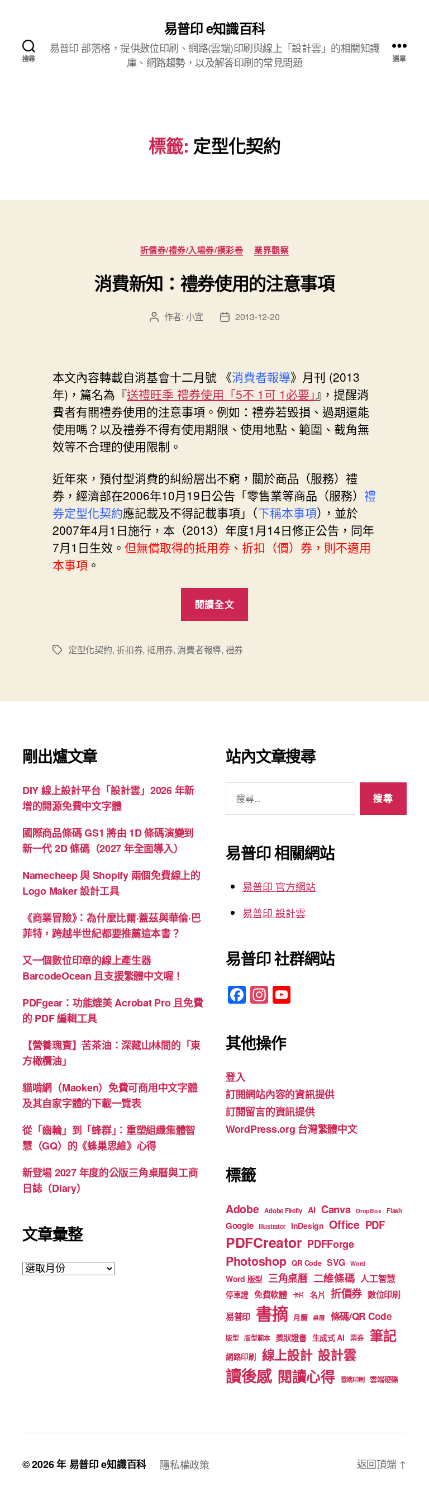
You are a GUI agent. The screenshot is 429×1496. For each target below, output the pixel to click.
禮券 (234, 649)
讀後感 (249, 1375)
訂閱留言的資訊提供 (270, 1111)
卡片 (298, 1295)
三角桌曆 (288, 1278)
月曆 (300, 1317)
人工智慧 (377, 1278)
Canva (336, 1209)
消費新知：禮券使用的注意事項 (214, 283)
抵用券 (160, 649)
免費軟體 (270, 1294)
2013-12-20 (257, 316)
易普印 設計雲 (274, 912)
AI (312, 1209)
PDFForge (330, 1243)
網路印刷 (241, 1356)
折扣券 (129, 649)
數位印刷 (384, 1294)
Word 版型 (244, 1278)
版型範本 (257, 1338)
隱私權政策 (184, 1464)
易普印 (238, 1316)
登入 (235, 1077)
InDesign (307, 1225)
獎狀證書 (291, 1337)
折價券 (346, 1293)
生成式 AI (328, 1337)
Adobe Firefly (283, 1210)
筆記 (383, 1335)
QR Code (306, 1262)
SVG (336, 1262)
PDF (375, 1224)
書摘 (272, 1313)
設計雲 (337, 1354)
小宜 (194, 316)
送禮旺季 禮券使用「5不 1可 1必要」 (221, 394)
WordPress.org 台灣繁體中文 (292, 1129)
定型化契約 (90, 649)
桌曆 (319, 1317)
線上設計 (287, 1354)
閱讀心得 (306, 1376)
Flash (394, 1210)
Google (239, 1225)
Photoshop (256, 1261)
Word (357, 1263)
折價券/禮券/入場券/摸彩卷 (192, 250)
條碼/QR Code (361, 1316)
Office (344, 1224)
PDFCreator (264, 1242)
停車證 (237, 1294)
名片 (317, 1294)
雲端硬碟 (384, 1379)
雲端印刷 (353, 1379)
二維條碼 (334, 1277)
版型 (232, 1338)
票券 (357, 1338)
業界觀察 (271, 250)
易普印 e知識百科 (214, 28)
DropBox (368, 1211)
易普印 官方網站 (279, 886)
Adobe (242, 1209)
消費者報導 (199, 649)
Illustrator (272, 1226)
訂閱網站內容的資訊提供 (280, 1094)
